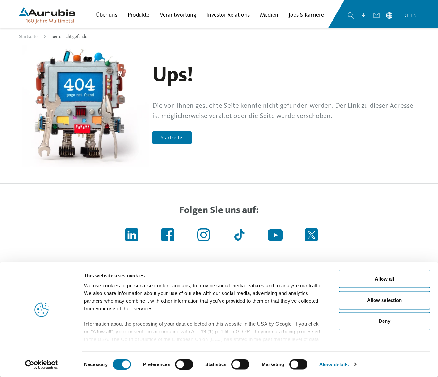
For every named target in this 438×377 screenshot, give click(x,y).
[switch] (184, 364)
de (406, 15)
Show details (334, 364)
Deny (384, 321)
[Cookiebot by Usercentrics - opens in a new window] (41, 364)
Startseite (28, 36)
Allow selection (384, 300)
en (414, 15)
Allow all (384, 279)
